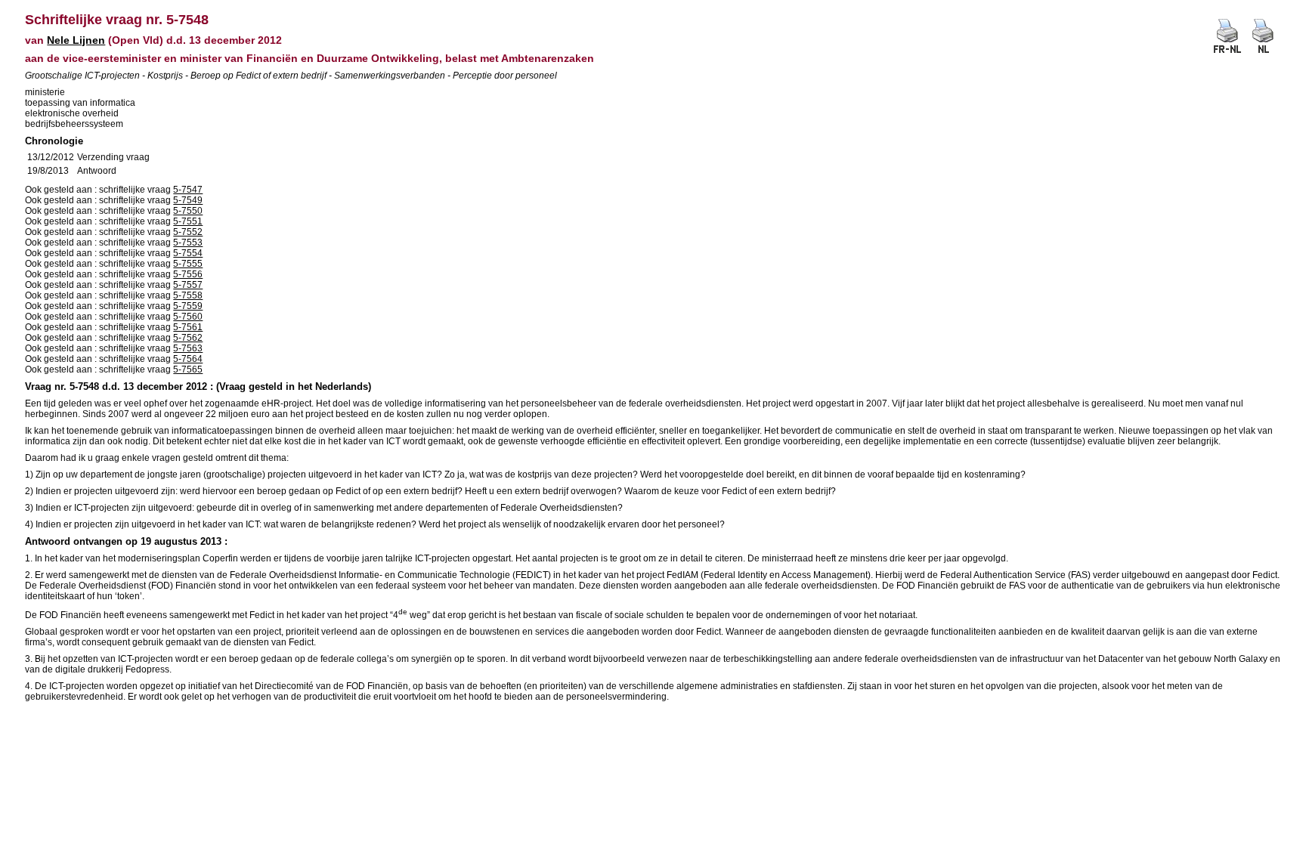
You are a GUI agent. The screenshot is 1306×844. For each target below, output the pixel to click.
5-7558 (188, 295)
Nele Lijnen (76, 40)
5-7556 (188, 274)
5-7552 (188, 232)
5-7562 (188, 337)
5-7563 (188, 348)
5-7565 (188, 369)
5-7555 (188, 263)
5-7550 (188, 211)
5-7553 (188, 242)
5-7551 (188, 221)
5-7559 (188, 306)
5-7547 (188, 189)
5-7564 (188, 359)
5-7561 (188, 327)
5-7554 (188, 253)
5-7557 (188, 285)
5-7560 (188, 316)
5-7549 (188, 200)
